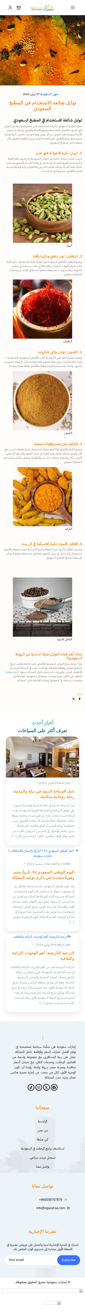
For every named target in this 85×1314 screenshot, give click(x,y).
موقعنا (9, 672)
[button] (18, 7)
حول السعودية (49, 94)
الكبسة (46, 458)
